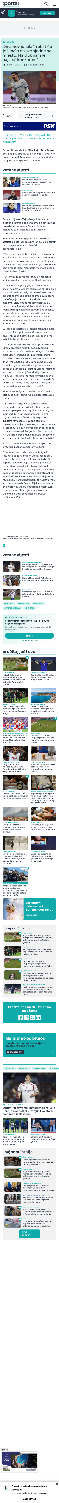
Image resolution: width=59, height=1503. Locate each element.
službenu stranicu (13, 222)
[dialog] (29, 1492)
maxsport (38, 604)
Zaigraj (30, 636)
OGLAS (29, 28)
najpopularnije (18, 1152)
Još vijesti (26, 1234)
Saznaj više (29, 1498)
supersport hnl (12, 608)
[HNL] (29, 909)
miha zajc (30, 608)
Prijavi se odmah (14, 1052)
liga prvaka (39, 1068)
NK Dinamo (23, 604)
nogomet (9, 604)
